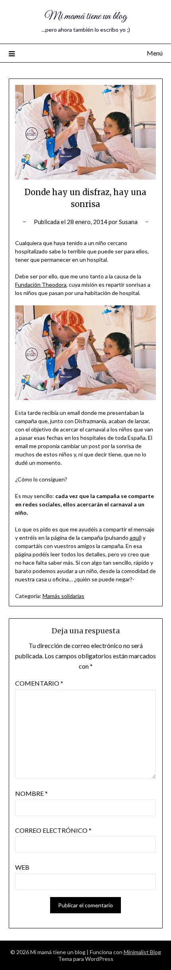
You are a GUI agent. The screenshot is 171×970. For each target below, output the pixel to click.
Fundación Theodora (40, 284)
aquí (135, 537)
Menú (155, 53)
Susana (128, 221)
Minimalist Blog (142, 952)
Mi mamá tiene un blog (86, 16)
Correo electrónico (53, 830)
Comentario (39, 683)
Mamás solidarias (63, 595)
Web (22, 867)
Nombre (31, 793)
